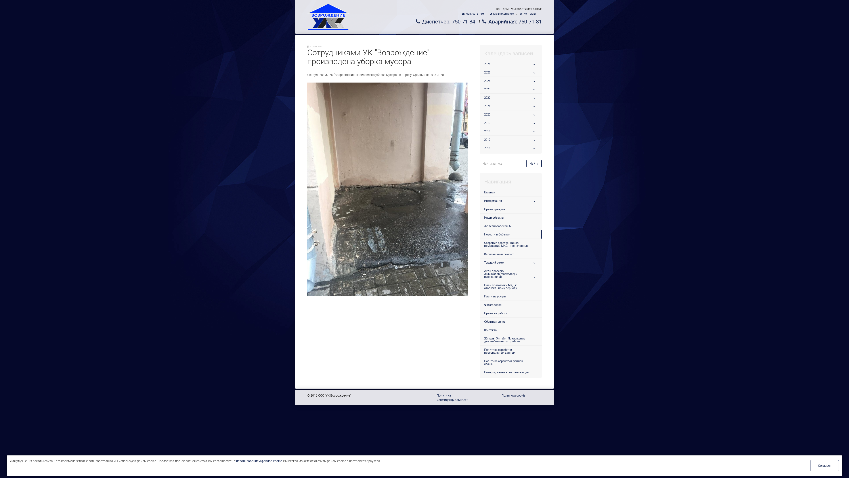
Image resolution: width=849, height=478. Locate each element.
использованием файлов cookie (259, 461)
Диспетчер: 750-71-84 (448, 22)
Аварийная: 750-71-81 (515, 22)
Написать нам (475, 13)
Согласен (825, 465)
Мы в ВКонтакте (503, 13)
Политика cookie (513, 395)
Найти (534, 163)
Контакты (530, 13)
